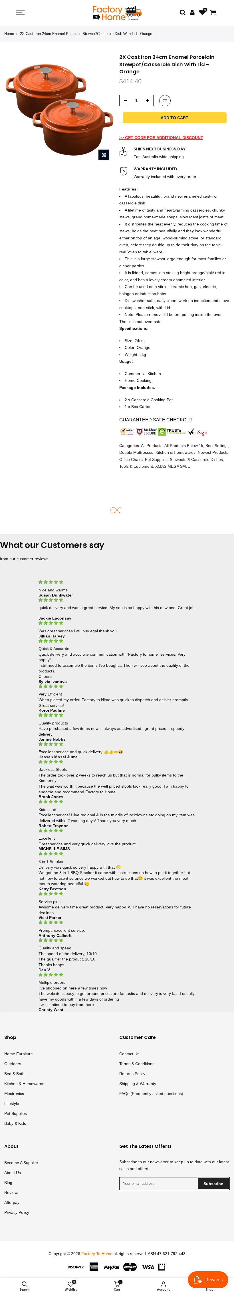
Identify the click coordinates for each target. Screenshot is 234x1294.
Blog (8, 1182)
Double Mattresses (136, 452)
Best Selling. (216, 445)
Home (9, 34)
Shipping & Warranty (137, 1083)
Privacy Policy (16, 1212)
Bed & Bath (14, 1073)
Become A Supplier (21, 1162)
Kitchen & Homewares (175, 452)
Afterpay (11, 1202)
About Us (12, 1172)
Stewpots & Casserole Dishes (196, 459)
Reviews (11, 1192)
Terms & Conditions (136, 1063)
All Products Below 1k (183, 445)
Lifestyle (11, 1103)
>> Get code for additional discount (161, 137)
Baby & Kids (15, 1123)
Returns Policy (132, 1073)
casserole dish (132, 203)
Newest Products (213, 452)
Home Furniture (18, 1053)
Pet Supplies (156, 459)
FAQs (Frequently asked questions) (151, 1093)
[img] (117, 582)
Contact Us (129, 1053)
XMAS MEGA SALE (172, 466)
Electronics (14, 1093)
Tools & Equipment (136, 466)
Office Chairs (131, 459)
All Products (151, 445)
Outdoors (12, 1063)
